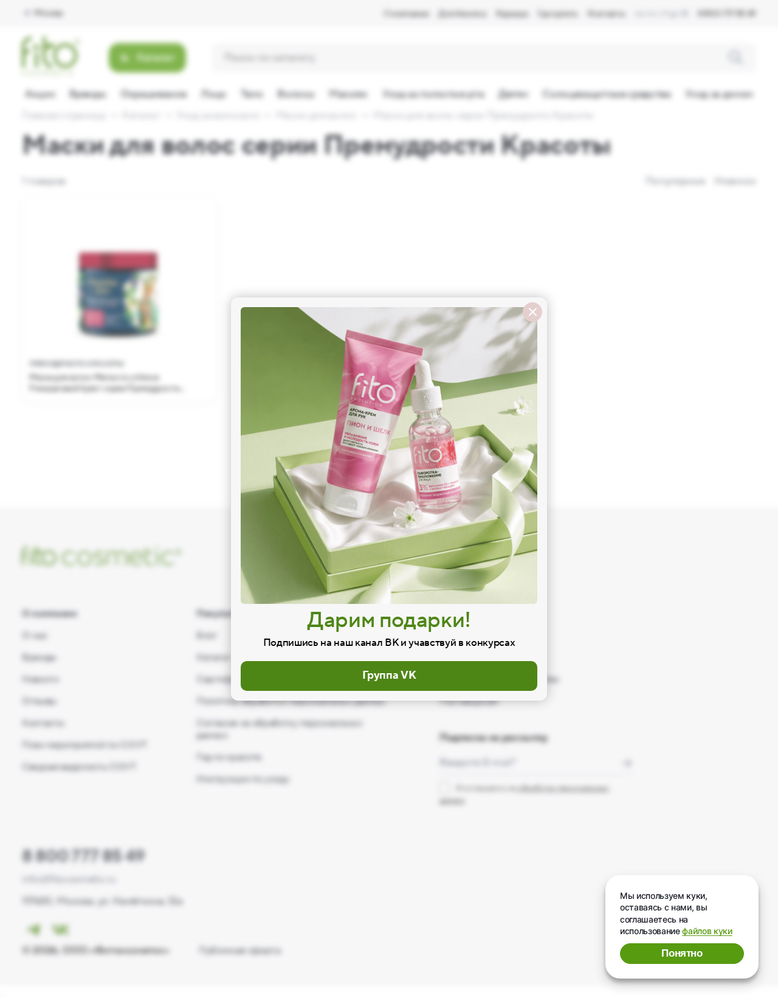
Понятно (682, 953)
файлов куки (707, 931)
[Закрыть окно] (532, 312)
